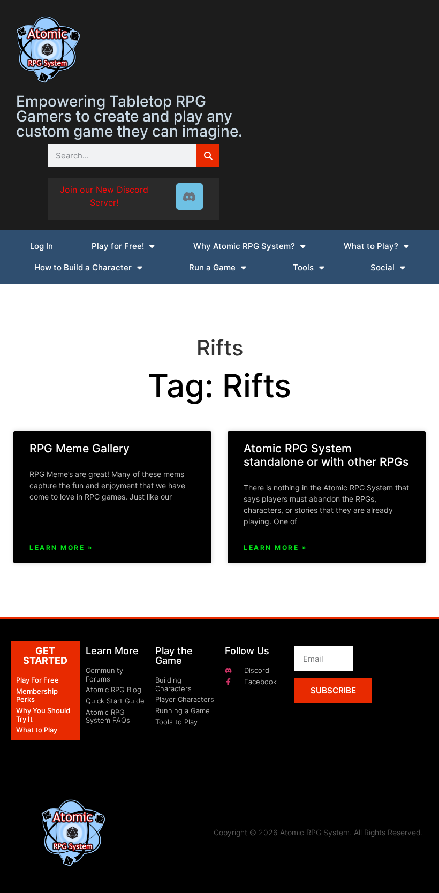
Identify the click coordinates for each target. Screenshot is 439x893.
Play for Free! (118, 246)
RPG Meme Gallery (79, 448)
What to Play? (371, 246)
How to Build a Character (83, 267)
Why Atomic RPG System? (244, 246)
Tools (303, 267)
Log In (41, 246)
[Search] (208, 155)
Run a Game (212, 267)
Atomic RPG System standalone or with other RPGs (326, 455)
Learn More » (61, 547)
